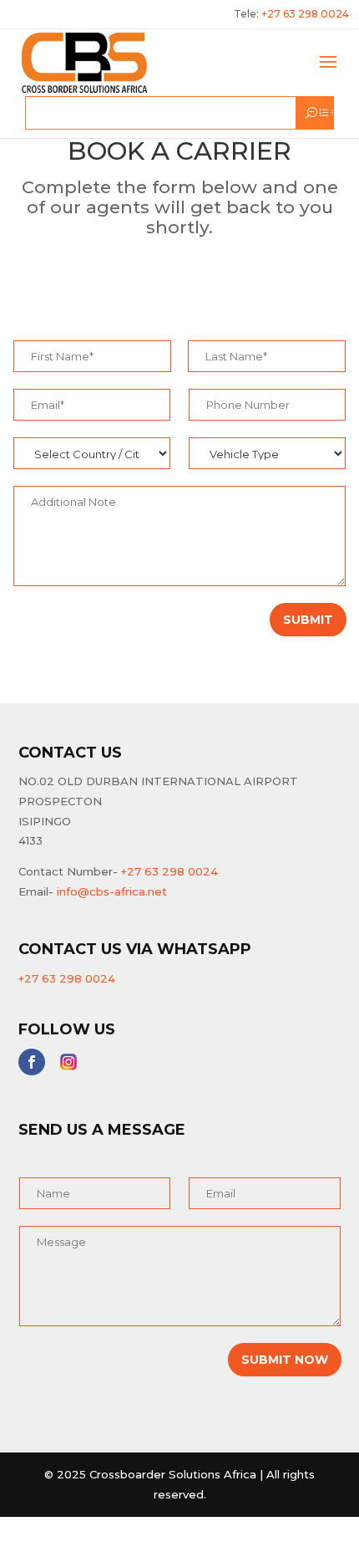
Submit (308, 619)
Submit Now (284, 1359)
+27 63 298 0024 (169, 871)
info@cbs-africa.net (112, 891)
